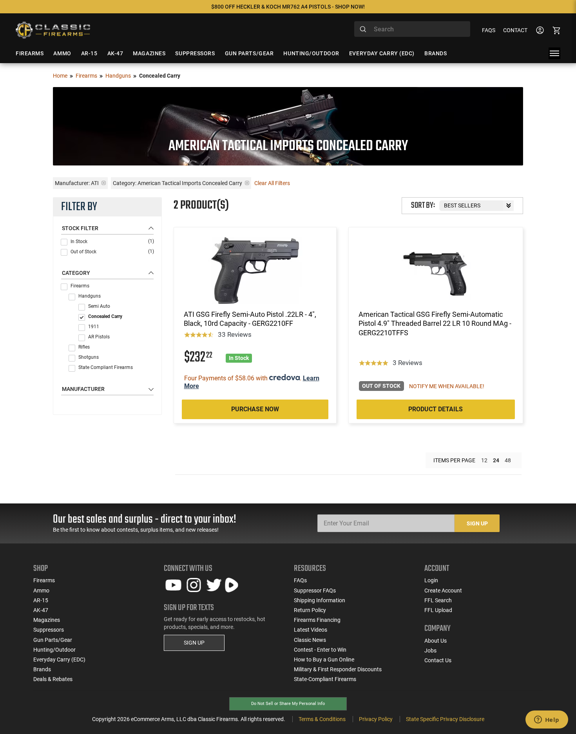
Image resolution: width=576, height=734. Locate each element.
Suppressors (48, 630)
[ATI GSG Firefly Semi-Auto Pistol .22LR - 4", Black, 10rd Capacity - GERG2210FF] (255, 270)
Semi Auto (99, 306)
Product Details (435, 409)
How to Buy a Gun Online (324, 659)
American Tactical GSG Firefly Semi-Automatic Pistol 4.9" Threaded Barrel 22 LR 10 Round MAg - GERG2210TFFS (435, 323)
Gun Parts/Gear (52, 640)
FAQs (488, 30)
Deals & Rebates (52, 679)
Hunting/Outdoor (54, 650)
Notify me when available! (446, 386)
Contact (515, 30)
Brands (42, 669)
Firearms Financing (317, 620)
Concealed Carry (105, 316)
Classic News (310, 640)
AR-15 (40, 600)
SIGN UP (194, 643)
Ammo (41, 590)
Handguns (118, 76)
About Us (435, 641)
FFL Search (438, 600)
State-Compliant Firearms (325, 679)
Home (60, 76)
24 (496, 460)
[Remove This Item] (103, 183)
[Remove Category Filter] (247, 183)
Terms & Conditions (322, 719)
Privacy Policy (376, 719)
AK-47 (40, 610)
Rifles (84, 347)
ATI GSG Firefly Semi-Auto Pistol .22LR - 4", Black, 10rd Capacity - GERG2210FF (250, 318)
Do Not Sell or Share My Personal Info (288, 703)
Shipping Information (319, 600)
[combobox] (412, 29)
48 (508, 460)
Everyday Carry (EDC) (59, 659)
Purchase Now (255, 409)
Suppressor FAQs (315, 590)
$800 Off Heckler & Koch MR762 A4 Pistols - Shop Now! (288, 7)
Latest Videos (310, 630)
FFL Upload (438, 610)
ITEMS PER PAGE (454, 460)
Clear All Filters (272, 183)
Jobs (430, 650)
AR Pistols (99, 337)
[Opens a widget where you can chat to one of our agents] (546, 720)
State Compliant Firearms (105, 367)
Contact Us (437, 660)
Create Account (443, 590)
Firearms (86, 76)
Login (431, 580)
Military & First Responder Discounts (338, 669)
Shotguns (88, 357)
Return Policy (310, 610)
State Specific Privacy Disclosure (445, 719)
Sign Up (477, 523)
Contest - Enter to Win (320, 650)
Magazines (46, 620)
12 (484, 460)
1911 (93, 326)
